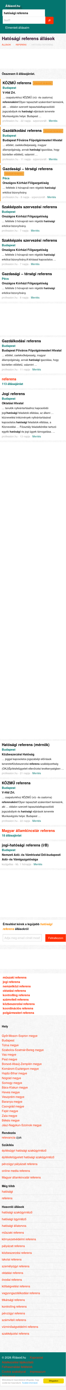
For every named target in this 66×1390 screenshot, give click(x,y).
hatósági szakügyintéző (17, 1212)
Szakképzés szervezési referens (29, 206)
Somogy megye (12, 1083)
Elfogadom (53, 1380)
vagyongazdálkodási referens (21, 1293)
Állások (6, 44)
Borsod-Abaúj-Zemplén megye (22, 1064)
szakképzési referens (15, 1333)
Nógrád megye (11, 1078)
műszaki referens (15, 977)
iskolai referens (12, 1259)
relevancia (8, 1137)
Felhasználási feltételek (17, 1366)
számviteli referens (16, 999)
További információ (30, 1382)
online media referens (16, 1171)
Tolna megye (10, 1045)
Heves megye (11, 1092)
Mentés (53, 121)
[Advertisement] (31, 58)
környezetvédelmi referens (19, 1239)
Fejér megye (10, 1111)
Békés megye (11, 1120)
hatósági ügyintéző (14, 1219)
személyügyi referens (15, 1266)
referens (21, 44)
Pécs (6, 178)
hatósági (7, 1191)
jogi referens (11, 982)
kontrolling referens (16, 995)
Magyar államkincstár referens (28, 830)
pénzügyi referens (13, 1313)
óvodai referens (12, 1279)
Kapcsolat (36, 1357)
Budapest (9, 88)
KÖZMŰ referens (17, 82)
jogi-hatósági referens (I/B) (25, 845)
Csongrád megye (13, 1106)
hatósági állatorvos (14, 1226)
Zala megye (9, 1116)
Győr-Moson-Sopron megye (19, 1036)
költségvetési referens (16, 1286)
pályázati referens (13, 1246)
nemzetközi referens (17, 986)
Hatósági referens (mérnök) (26, 744)
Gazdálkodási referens (22, 130)
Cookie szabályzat (14, 1371)
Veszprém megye (13, 1097)
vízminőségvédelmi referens (20, 1327)
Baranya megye (12, 1101)
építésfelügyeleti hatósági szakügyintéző (28, 1157)
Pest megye (9, 1059)
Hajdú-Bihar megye (14, 1073)
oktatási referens (14, 990)
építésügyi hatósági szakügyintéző (24, 1150)
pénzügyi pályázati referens (19, 1164)
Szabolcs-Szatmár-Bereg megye (23, 1050)
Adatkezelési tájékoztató (17, 1362)
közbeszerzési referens (19, 1004)
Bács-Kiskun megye (15, 1087)
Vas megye (9, 1054)
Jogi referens (13, 393)
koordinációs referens (18, 1008)
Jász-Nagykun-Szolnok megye (22, 1125)
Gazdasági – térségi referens (28, 168)
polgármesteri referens (18, 1013)
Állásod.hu (12, 6)
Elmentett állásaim (17, 27)
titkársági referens (13, 1300)
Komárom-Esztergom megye (20, 1068)
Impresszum (38, 1371)
